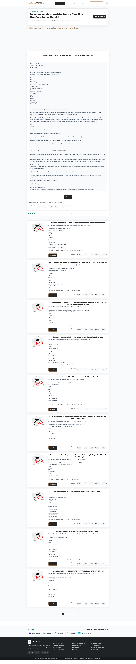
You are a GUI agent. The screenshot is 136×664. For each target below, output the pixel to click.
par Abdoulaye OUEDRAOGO (38, 202)
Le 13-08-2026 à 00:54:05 (75, 442)
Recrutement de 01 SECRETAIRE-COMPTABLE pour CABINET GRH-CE (78, 571)
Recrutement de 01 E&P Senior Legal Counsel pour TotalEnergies (78, 337)
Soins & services (59, 3)
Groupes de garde (57, 647)
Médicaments (75, 647)
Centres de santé (76, 645)
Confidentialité (96, 649)
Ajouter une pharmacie (58, 649)
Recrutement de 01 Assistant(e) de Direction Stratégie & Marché (68, 55)
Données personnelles (98, 647)
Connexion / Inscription (96, 3)
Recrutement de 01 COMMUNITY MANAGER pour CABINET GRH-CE (78, 491)
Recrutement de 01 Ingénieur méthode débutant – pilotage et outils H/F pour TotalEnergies (78, 456)
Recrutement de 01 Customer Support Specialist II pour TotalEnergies (78, 222)
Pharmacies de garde (58, 643)
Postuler (68, 196)
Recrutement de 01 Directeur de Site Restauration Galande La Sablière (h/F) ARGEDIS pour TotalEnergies (78, 303)
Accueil (51, 3)
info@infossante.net (98, 643)
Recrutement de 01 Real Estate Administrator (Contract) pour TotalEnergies (78, 262)
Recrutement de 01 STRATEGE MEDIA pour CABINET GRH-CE (78, 531)
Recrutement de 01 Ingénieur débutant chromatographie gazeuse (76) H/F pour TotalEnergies (78, 417)
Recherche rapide (32, 213)
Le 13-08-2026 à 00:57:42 (75, 364)
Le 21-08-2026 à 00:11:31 (75, 250)
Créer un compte (97, 645)
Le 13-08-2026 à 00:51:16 (75, 519)
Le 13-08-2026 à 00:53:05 (75, 479)
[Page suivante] (73, 614)
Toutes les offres (100, 16)
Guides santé (70, 3)
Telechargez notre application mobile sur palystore (53, 27)
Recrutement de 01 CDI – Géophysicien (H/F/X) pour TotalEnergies (78, 377)
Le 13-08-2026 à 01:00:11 (75, 325)
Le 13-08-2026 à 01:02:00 (75, 290)
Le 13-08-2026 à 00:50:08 (75, 559)
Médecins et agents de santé (79, 643)
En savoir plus (53, 255)
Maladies (74, 649)
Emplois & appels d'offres (82, 3)
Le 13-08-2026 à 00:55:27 (75, 404)
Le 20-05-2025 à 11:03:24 (55, 202)
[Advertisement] (68, 40)
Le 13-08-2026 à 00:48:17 (75, 598)
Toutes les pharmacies (58, 645)
